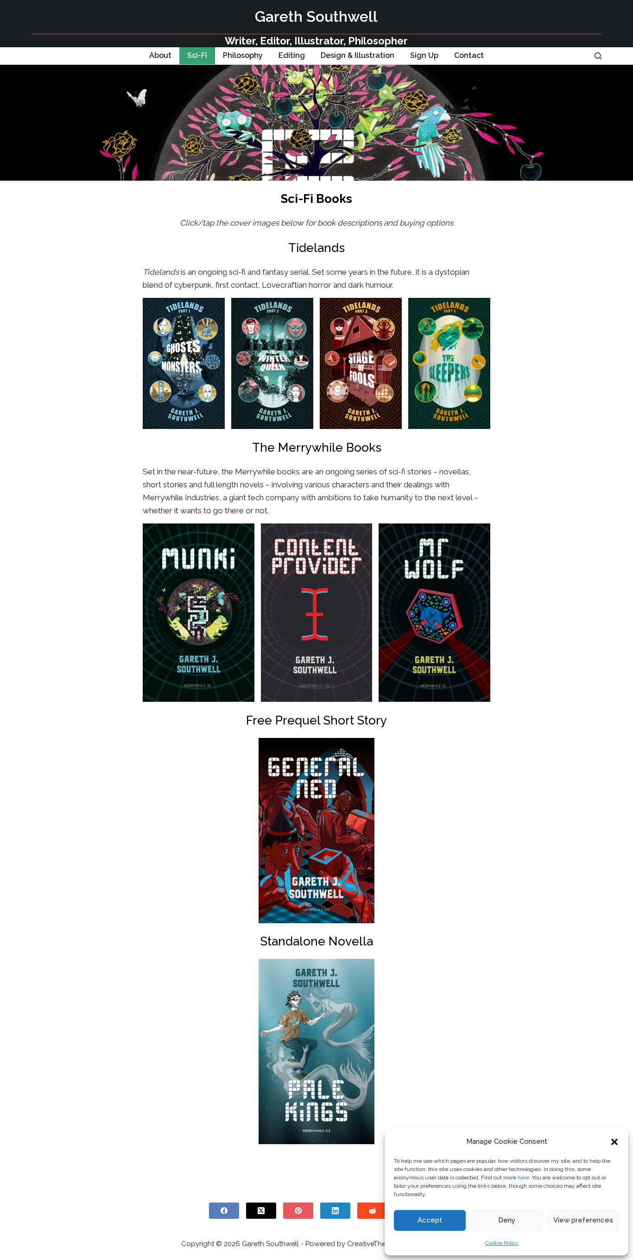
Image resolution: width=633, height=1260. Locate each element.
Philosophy (243, 55)
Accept (430, 1220)
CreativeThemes (373, 1244)
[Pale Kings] (316, 1051)
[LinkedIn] (335, 1211)
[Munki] (198, 612)
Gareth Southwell (316, 16)
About (160, 55)
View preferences (583, 1220)
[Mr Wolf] (434, 612)
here (523, 1177)
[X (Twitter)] (261, 1211)
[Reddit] (372, 1211)
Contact (469, 55)
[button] (614, 1142)
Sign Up (424, 55)
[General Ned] (316, 830)
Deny (506, 1220)
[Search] (598, 55)
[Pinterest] (298, 1211)
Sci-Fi (197, 55)
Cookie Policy (502, 1243)
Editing (292, 55)
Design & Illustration (357, 55)
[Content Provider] (317, 612)
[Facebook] (224, 1211)
